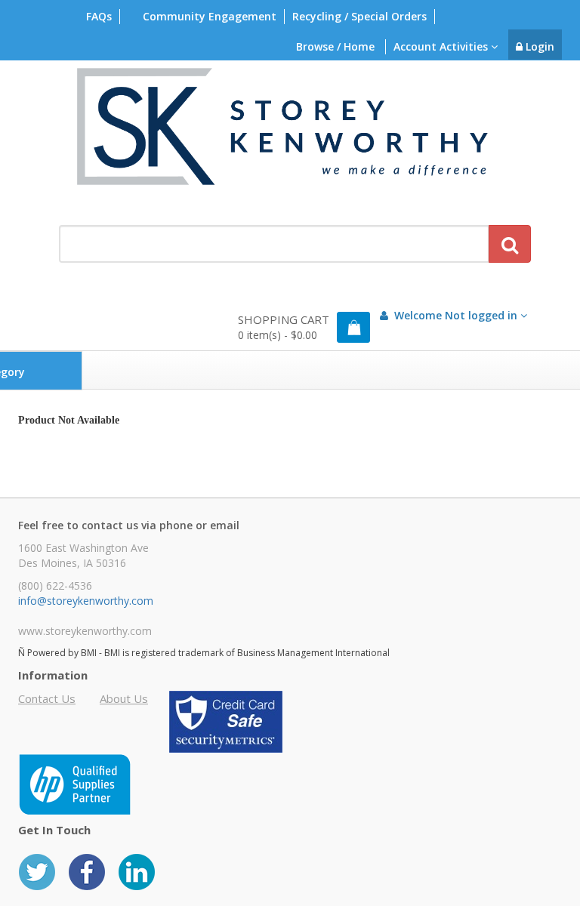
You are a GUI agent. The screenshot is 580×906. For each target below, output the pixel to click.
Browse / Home (335, 46)
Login (538, 46)
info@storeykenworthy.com (85, 600)
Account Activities (442, 46)
